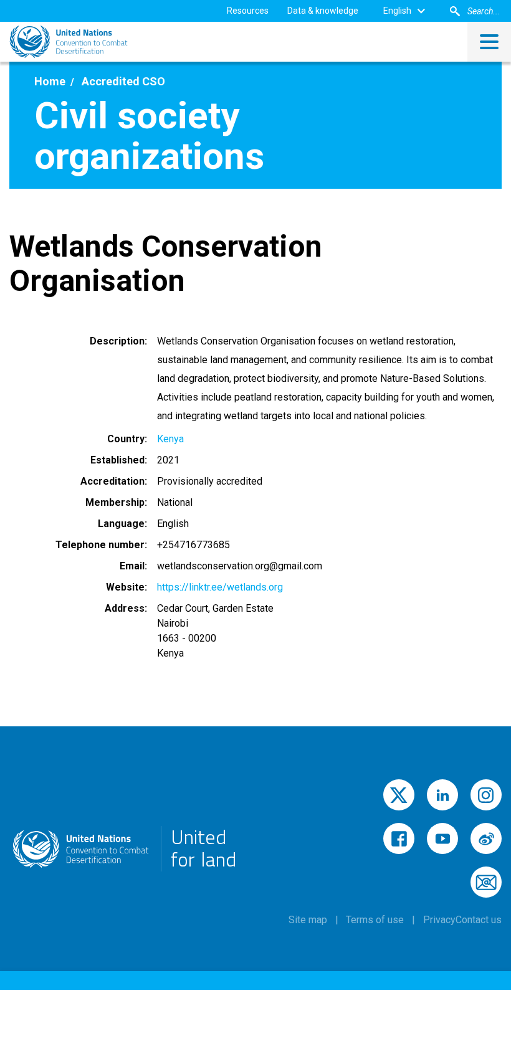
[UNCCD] (68, 42)
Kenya (170, 439)
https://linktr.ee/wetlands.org (220, 587)
